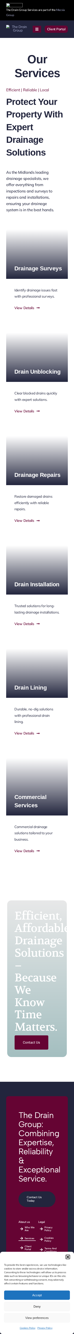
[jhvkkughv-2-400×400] (17, 27)
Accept (37, 1295)
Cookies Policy (27, 1327)
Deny (37, 1306)
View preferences (37, 1318)
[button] (68, 1257)
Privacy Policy (44, 1327)
